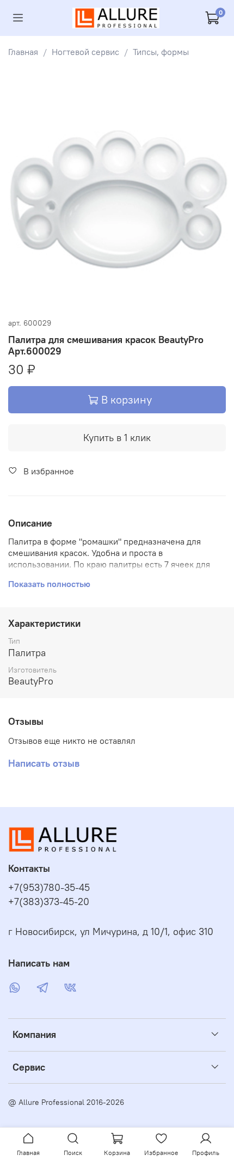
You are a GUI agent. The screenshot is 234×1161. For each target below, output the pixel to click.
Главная (23, 51)
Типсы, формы (161, 51)
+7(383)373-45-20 (48, 902)
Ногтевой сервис (85, 51)
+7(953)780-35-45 (49, 888)
